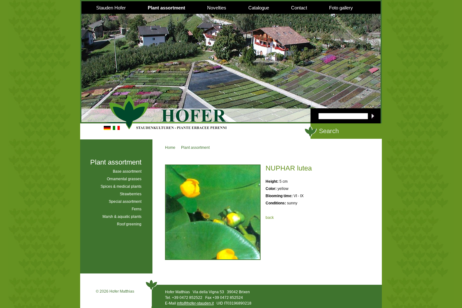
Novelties (216, 7)
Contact (299, 7)
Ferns (136, 209)
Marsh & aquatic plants (121, 216)
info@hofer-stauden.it (195, 303)
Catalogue (258, 7)
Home (170, 147)
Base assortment (127, 171)
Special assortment (125, 201)
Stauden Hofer (111, 7)
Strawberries (130, 194)
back (270, 217)
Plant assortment (166, 7)
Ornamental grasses (124, 179)
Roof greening (129, 224)
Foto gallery (341, 7)
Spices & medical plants (121, 186)
